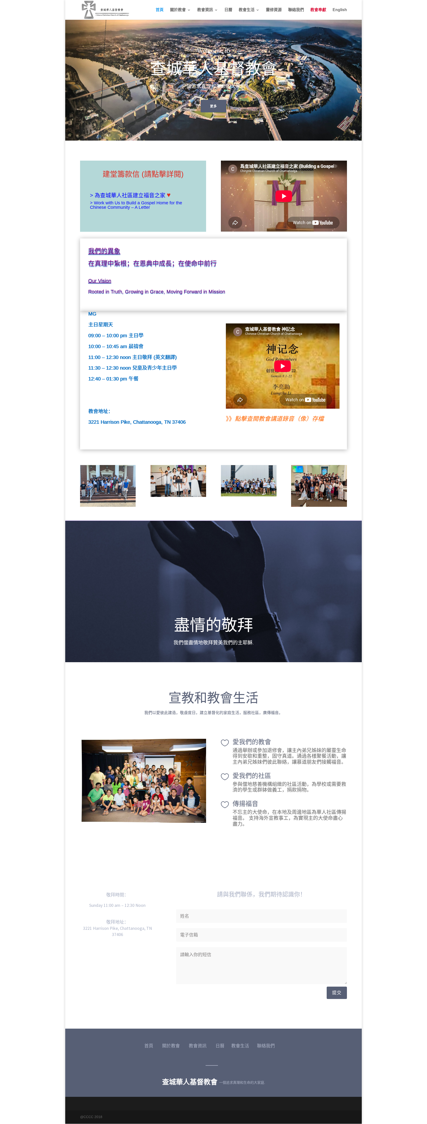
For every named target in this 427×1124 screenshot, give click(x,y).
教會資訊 (205, 10)
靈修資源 (274, 10)
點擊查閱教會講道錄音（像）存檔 (279, 418)
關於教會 (178, 10)
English (340, 10)
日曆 (228, 10)
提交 (337, 993)
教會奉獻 (318, 10)
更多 (213, 106)
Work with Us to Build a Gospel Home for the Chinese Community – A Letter (136, 205)
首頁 (160, 10)
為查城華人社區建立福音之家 (131, 195)
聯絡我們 (296, 10)
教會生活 (247, 10)
